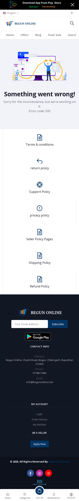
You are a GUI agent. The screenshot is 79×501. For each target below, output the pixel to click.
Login (39, 414)
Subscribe (58, 324)
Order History (39, 419)
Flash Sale (54, 35)
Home (10, 35)
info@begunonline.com (39, 382)
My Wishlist (39, 424)
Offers (25, 35)
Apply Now (39, 444)
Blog (38, 35)
